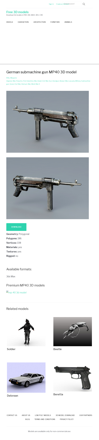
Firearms (19, 81)
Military (78, 81)
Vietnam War (26, 84)
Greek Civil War (42, 81)
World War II (35, 84)
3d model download (65, 415)
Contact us (12, 415)
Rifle (8, 78)
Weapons (13, 78)
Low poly (71, 81)
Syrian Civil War (15, 84)
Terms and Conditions (45, 419)
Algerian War (10, 81)
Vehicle (9, 22)
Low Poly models (43, 415)
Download (16, 227)
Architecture (40, 22)
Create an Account (62, 4)
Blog (27, 419)
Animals (68, 22)
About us (26, 415)
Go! (84, 4)
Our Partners (85, 415)
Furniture (55, 22)
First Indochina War (30, 81)
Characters (23, 22)
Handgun (55, 81)
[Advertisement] (49, 46)
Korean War (64, 81)
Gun (50, 81)
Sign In (51, 4)
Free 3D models (17, 12)
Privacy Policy (67, 419)
